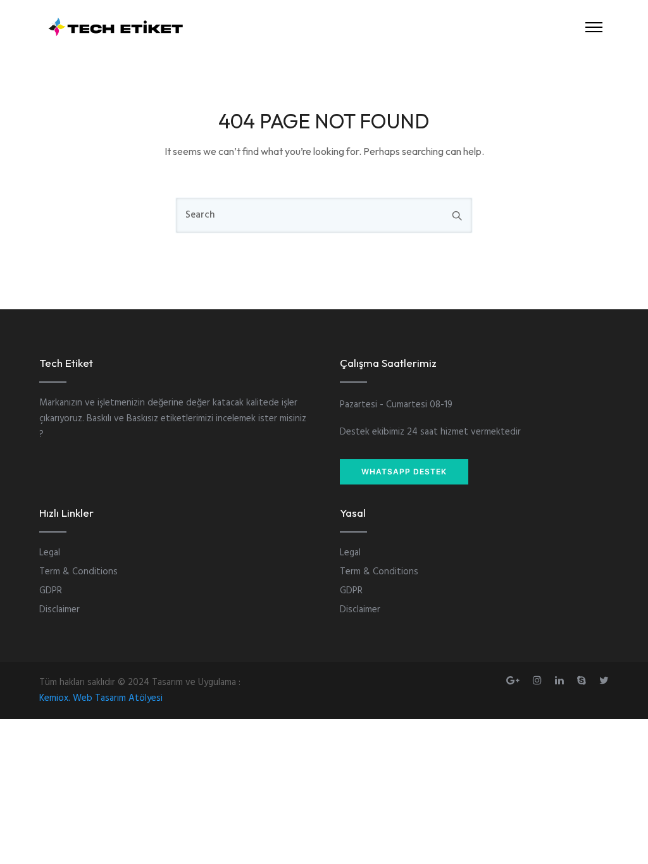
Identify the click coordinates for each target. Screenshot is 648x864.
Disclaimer (59, 609)
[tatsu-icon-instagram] (539, 680)
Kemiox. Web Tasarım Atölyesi (101, 698)
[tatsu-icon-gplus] (514, 680)
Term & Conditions (78, 571)
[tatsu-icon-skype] (583, 680)
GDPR (50, 590)
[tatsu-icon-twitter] (604, 680)
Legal (49, 552)
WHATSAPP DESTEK (404, 471)
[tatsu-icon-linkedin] (561, 680)
